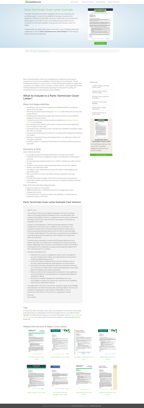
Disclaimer (67, 406)
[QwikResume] (33, 2)
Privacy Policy (47, 406)
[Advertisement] (72, 64)
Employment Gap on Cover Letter (99, 113)
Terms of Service (57, 406)
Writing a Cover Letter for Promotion (100, 97)
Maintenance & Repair (43, 51)
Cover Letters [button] (87, 2)
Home (27, 51)
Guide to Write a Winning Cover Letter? (100, 86)
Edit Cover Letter (100, 43)
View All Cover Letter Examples (72, 400)
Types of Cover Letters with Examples (99, 92)
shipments (57, 111)
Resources (100, 2)
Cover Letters (33, 51)
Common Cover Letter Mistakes (99, 102)
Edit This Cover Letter (101, 154)
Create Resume (114, 2)
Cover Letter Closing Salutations (99, 108)
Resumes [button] (74, 2)
